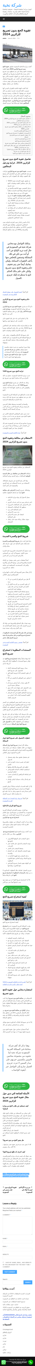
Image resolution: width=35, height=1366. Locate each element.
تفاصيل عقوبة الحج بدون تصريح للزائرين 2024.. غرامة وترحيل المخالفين (16, 119)
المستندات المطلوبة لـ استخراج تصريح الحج (17, 133)
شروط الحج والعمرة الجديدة (21, 131)
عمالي (4, 1350)
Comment (7, 1215)
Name (5, 1238)
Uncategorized (8, 1329)
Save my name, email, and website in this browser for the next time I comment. (17, 1265)
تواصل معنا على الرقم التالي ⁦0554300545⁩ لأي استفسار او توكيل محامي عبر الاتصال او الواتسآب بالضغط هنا (17, 1317)
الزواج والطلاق (7, 1332)
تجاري (4, 1335)
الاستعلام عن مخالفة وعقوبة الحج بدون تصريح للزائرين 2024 (17, 127)
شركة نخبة (12, 5)
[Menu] (4, 19)
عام (3, 26)
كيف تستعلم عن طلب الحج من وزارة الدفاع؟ (17, 149)
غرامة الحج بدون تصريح (19, 1176)
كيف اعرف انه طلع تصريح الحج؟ (20, 153)
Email (5, 1246)
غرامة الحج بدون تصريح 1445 (21, 124)
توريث (4, 1341)
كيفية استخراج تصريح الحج (22, 141)
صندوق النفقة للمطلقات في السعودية (14, 1301)
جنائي (4, 1344)
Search (5, 1279)
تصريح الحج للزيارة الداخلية (21, 139)
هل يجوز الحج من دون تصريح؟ (21, 151)
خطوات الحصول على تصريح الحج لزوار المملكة (19, 136)
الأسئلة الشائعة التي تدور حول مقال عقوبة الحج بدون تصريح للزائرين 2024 (16, 146)
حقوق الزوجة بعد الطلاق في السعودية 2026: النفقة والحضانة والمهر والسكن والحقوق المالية (17, 1308)
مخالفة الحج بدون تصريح (8, 1176)
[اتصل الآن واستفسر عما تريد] (30, 1362)
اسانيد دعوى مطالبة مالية (10, 1304)
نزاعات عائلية (7, 1352)
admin (4, 38)
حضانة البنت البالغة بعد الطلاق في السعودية (16, 1299)
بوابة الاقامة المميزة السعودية (11, 433)
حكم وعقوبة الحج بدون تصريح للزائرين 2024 (18, 122)
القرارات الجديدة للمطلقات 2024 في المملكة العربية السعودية (16, 1295)
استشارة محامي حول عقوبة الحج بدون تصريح (17, 143)
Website (6, 1254)
